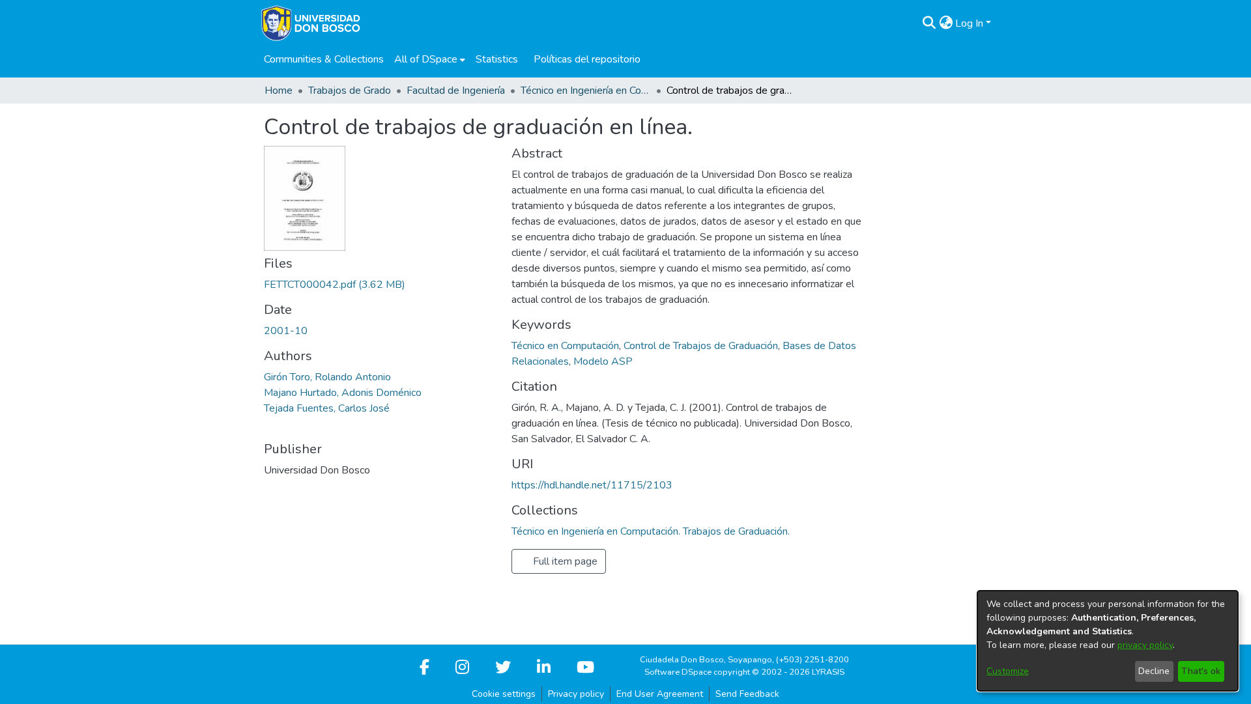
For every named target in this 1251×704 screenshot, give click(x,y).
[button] (929, 23)
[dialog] (1107, 641)
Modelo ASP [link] (603, 361)
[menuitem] (429, 59)
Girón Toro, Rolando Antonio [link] (327, 377)
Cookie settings (504, 694)
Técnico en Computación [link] (565, 346)
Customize (1007, 671)
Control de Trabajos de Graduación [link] (701, 346)
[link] (334, 284)
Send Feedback (747, 694)
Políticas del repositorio (587, 59)
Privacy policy (576, 694)
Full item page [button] (563, 561)
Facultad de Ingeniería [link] (456, 90)
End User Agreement (659, 694)
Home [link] (279, 90)
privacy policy (1145, 645)
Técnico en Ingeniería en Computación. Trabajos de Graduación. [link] (586, 90)
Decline (1154, 671)
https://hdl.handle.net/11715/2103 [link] (591, 485)
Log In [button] (970, 23)
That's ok (1200, 671)
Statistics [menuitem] (497, 59)
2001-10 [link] (286, 331)
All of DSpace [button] (425, 59)
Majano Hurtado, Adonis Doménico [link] (343, 393)
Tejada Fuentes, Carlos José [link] (327, 408)
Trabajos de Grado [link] (349, 90)
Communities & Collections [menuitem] (324, 59)
